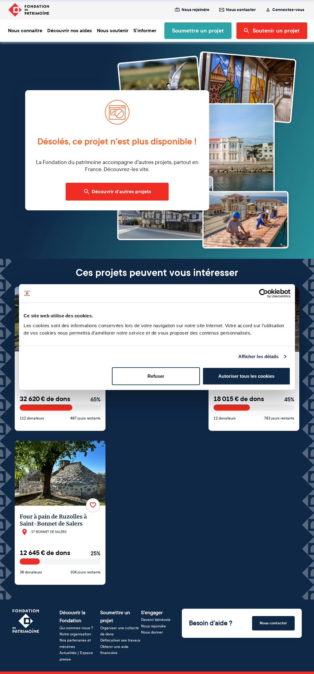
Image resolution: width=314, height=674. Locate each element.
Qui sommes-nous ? (76, 628)
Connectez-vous (288, 10)
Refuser (155, 375)
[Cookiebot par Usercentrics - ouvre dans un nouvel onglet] (263, 293)
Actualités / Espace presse (76, 656)
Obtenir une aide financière (114, 650)
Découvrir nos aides (69, 30)
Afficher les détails (258, 356)
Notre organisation (75, 634)
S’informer (144, 30)
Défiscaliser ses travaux (120, 640)
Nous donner (152, 632)
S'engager (152, 612)
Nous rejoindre (195, 10)
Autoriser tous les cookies (246, 375)
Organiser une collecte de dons (119, 631)
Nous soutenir (112, 30)
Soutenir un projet (276, 30)
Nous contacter (241, 10)
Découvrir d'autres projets (121, 191)
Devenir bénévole (155, 620)
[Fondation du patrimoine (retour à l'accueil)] (28, 10)
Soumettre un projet (198, 30)
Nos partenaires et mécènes (75, 643)
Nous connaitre (25, 30)
